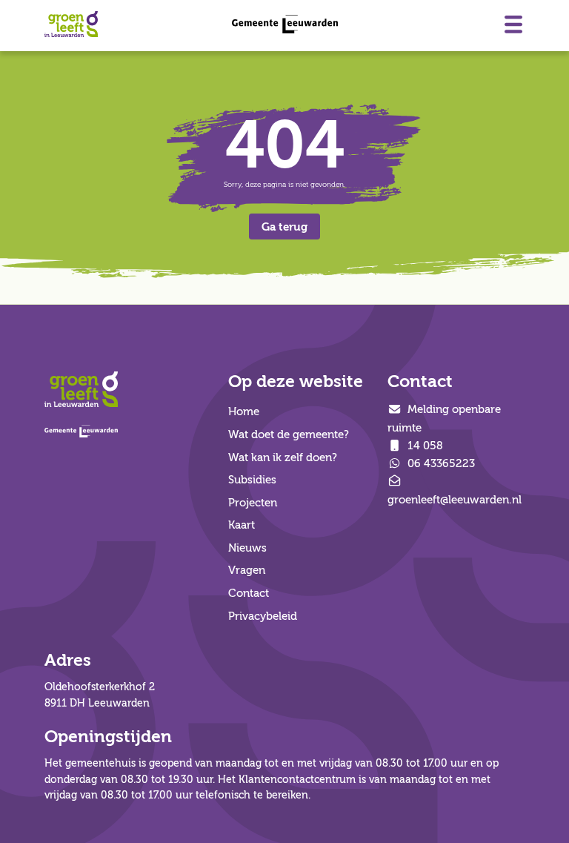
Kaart (241, 525)
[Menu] (513, 24)
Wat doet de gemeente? (288, 434)
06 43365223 (440, 463)
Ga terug (284, 227)
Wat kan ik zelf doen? (282, 457)
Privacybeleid (262, 616)
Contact (248, 593)
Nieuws (247, 548)
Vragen (246, 570)
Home (243, 411)
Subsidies (252, 479)
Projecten (252, 502)
